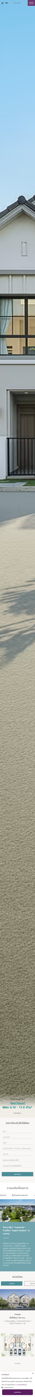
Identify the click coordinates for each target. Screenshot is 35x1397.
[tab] (20, 1195)
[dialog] (17, 1384)
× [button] (33, 1373)
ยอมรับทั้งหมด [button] (17, 1392)
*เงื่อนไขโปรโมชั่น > (17, 1113)
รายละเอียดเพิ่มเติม (21, 1385)
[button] (2, 3)
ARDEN (11, 1283)
